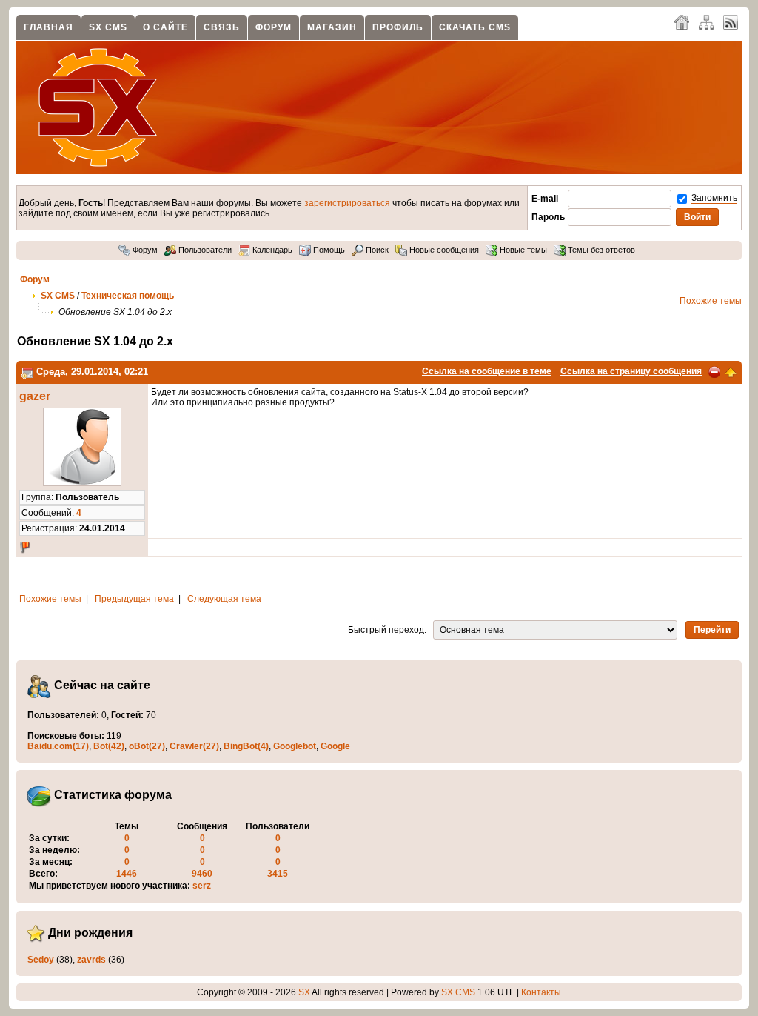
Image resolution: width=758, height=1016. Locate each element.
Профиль (397, 27)
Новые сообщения (443, 249)
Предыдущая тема (134, 599)
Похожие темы (711, 301)
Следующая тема (224, 599)
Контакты (541, 992)
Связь (222, 27)
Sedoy (40, 959)
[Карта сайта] (706, 21)
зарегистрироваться (347, 203)
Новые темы (522, 249)
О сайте (165, 27)
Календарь (271, 249)
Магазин (332, 27)
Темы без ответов (600, 249)
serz (201, 885)
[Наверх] (731, 371)
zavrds (91, 959)
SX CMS (108, 27)
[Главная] (682, 21)
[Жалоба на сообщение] (714, 371)
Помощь (328, 249)
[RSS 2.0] (731, 21)
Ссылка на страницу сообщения (631, 371)
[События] (27, 371)
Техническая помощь (127, 295)
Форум (273, 27)
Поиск (376, 249)
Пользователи (204, 249)
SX (304, 992)
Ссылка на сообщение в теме (486, 371)
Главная (48, 27)
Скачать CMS (475, 27)
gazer (34, 396)
